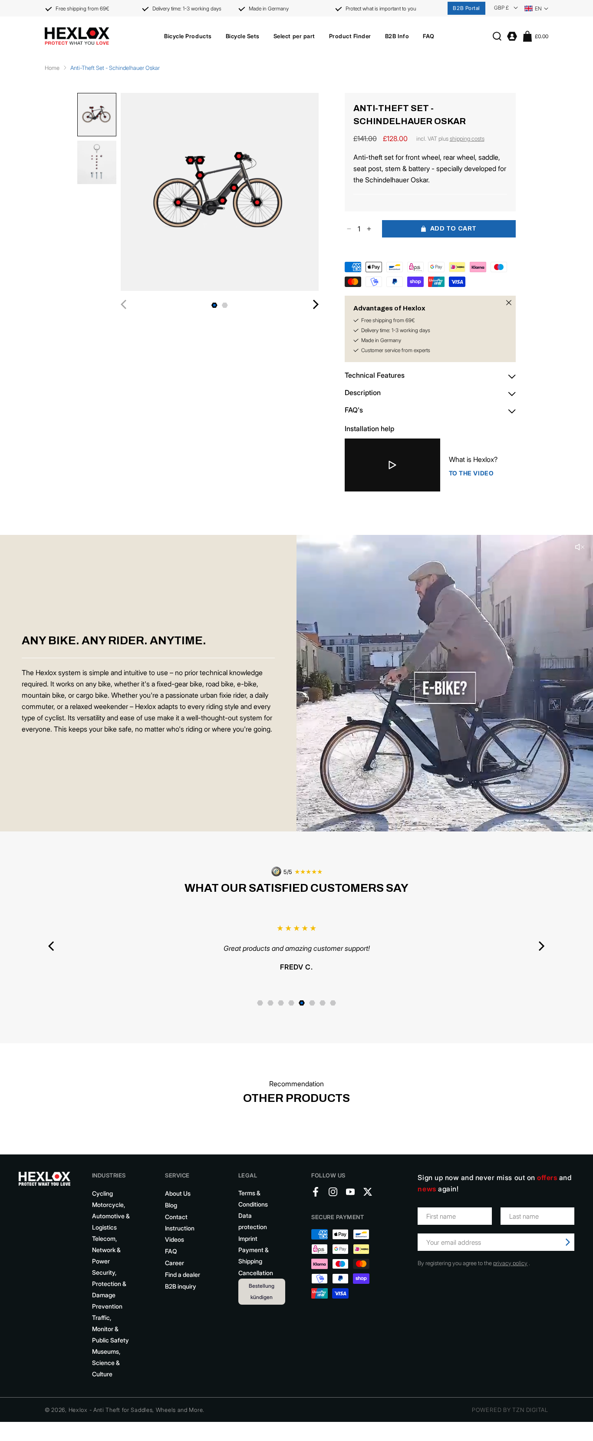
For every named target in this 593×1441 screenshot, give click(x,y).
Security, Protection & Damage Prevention (109, 1289)
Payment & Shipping (253, 1255)
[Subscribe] (567, 1242)
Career (174, 1262)
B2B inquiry (180, 1286)
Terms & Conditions (253, 1198)
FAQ (171, 1251)
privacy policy (510, 1263)
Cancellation (255, 1272)
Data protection (252, 1221)
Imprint (247, 1238)
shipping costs (467, 138)
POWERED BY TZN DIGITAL (510, 1409)
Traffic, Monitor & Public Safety (110, 1329)
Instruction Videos (179, 1233)
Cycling (102, 1193)
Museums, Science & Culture (106, 1363)
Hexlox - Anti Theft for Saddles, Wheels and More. (136, 1409)
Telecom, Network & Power (106, 1250)
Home (52, 67)
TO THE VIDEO (471, 473)
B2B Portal (466, 8)
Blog (171, 1205)
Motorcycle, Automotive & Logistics (111, 1216)
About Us (178, 1193)
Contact (176, 1216)
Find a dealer (182, 1274)
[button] (187, 36)
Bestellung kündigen (261, 1291)
